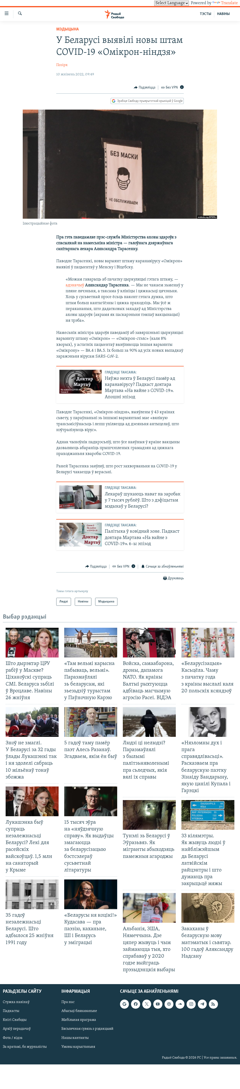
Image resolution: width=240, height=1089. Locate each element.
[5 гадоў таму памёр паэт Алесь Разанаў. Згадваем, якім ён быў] (90, 722)
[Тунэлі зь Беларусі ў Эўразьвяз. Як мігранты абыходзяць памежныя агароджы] (149, 815)
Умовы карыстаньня (78, 1047)
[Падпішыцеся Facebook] (135, 1004)
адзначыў (75, 285)
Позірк (62, 65)
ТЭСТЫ (205, 14)
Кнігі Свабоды (14, 1020)
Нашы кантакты (75, 1038)
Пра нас (68, 1002)
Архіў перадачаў (17, 1029)
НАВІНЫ (223, 14)
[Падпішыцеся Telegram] (202, 1004)
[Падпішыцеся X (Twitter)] (146, 1004)
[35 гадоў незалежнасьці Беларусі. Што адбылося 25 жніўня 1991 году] (32, 894)
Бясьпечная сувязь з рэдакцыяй (87, 1029)
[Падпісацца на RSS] (213, 1004)
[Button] (144, 88)
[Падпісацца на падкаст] (169, 1004)
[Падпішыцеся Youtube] (157, 1004)
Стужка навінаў (16, 1002)
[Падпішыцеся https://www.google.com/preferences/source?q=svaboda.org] (124, 1004)
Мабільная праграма (78, 1020)
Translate (229, 3)
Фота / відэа (12, 1038)
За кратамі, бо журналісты (25, 1047)
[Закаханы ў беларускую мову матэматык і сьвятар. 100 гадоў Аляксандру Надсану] (207, 908)
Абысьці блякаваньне (79, 1011)
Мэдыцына (67, 29)
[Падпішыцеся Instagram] (191, 1004)
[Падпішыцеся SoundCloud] (180, 1004)
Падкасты (11, 1011)
